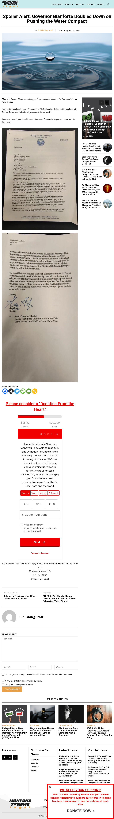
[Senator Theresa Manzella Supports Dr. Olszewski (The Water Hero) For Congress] (107, 203)
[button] (108, 4)
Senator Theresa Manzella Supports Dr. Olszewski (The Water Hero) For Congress (92, 204)
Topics (68, 4)
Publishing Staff (45, 30)
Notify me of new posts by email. (19, 684)
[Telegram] (17, 391)
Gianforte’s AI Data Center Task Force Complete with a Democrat (90, 160)
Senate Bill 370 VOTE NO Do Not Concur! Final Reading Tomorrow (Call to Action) (99, 759)
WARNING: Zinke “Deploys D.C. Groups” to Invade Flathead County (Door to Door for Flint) (92, 174)
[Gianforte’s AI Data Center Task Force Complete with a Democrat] (107, 160)
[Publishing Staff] (9, 617)
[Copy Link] (34, 391)
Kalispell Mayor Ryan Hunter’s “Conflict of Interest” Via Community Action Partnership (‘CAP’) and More (97, 127)
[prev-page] (101, 102)
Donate (100, 4)
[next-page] (107, 102)
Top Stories (56, 4)
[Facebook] (5, 391)
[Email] (28, 391)
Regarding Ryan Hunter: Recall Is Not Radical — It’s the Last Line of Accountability (91, 147)
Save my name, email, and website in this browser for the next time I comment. (39, 675)
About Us (80, 4)
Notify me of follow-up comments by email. (23, 680)
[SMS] (23, 391)
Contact (90, 4)
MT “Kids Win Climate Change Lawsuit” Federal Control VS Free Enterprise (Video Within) (59, 598)
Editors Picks (9, 725)
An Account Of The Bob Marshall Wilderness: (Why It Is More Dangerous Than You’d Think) (98, 771)
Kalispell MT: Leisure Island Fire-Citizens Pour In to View (20, 597)
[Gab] (9, 757)
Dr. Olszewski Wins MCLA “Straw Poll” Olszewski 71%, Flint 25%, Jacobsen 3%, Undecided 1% (91, 189)
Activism (34, 725)
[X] (11, 391)
